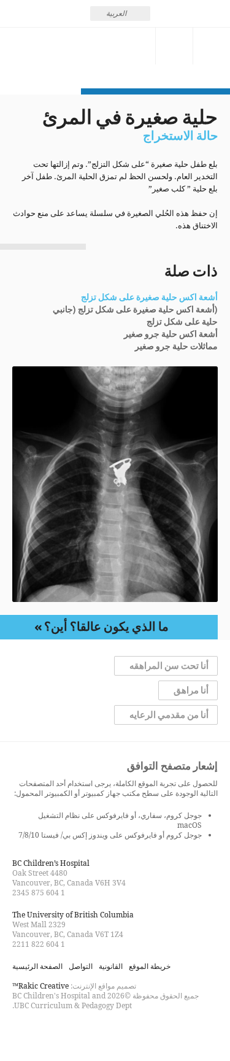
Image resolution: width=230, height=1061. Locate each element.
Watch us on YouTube (22, 1033)
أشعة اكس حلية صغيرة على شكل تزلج (149, 298)
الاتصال (136, 46)
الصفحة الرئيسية (37, 966)
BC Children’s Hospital (51, 863)
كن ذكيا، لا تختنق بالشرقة (40, 58)
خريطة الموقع (150, 966)
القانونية (111, 966)
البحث (174, 46)
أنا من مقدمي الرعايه (169, 714)
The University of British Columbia (73, 914)
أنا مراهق (191, 690)
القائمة (211, 46)
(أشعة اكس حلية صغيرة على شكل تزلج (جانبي (135, 310)
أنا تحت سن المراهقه (169, 665)
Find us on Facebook (66, 1033)
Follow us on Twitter (44, 1033)
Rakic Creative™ (40, 986)
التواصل (81, 966)
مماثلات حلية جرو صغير (176, 347)
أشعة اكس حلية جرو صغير (171, 334)
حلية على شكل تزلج (182, 322)
